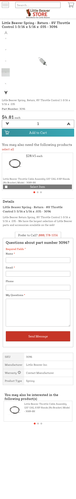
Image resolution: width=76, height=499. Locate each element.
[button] (6, 92)
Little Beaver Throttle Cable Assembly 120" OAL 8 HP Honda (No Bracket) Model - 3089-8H (47, 407)
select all (8, 149)
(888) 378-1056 (48, 235)
